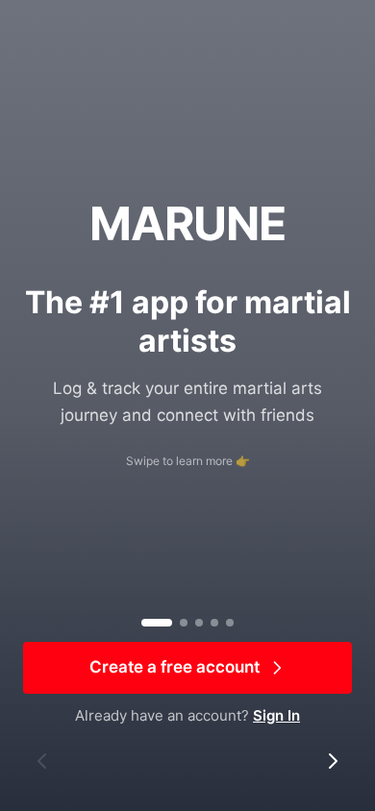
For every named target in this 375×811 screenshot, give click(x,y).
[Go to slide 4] (214, 623)
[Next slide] (332, 761)
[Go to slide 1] (156, 623)
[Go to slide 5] (230, 623)
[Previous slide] (42, 761)
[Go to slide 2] (184, 623)
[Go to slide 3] (199, 623)
